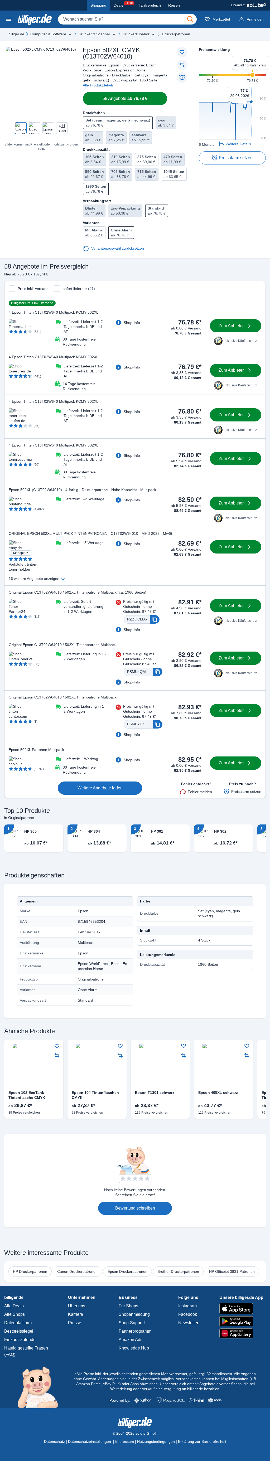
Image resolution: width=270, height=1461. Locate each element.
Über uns (76, 1306)
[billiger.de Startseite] (35, 19)
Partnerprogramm (135, 1331)
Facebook (187, 1314)
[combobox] (127, 19)
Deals (123, 4)
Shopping (98, 5)
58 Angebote (125, 98)
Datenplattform (18, 1323)
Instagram (187, 1306)
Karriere (75, 1314)
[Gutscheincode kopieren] (155, 619)
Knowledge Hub (134, 1348)
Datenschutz (54, 1441)
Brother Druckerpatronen (178, 1271)
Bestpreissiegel (18, 1331)
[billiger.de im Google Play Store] (241, 1321)
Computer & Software (48, 34)
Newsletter (188, 1323)
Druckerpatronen (176, 34)
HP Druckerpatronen (30, 1271)
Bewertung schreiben (135, 1208)
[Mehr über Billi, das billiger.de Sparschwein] (41, 1387)
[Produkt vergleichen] (182, 65)
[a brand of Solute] (248, 5)
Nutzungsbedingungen (156, 1441)
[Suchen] (190, 19)
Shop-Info (132, 323)
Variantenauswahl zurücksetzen (117, 248)
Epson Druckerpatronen (127, 1271)
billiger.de (16, 34)
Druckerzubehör (136, 34)
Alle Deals (14, 1306)
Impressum (124, 1441)
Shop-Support (132, 1323)
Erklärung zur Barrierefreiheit (202, 1441)
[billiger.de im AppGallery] (241, 1333)
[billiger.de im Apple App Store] (241, 1308)
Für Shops (128, 1306)
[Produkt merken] (182, 52)
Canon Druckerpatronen (77, 1271)
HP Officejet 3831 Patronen (232, 1271)
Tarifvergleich (150, 5)
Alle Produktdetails (98, 85)
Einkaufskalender (20, 1339)
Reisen (174, 5)
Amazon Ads (130, 1339)
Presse (74, 1323)
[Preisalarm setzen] (182, 77)
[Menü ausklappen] (70, 34)
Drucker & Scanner (94, 34)
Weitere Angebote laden (100, 788)
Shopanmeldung (134, 1314)
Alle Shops (14, 1314)
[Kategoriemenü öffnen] (8, 19)
